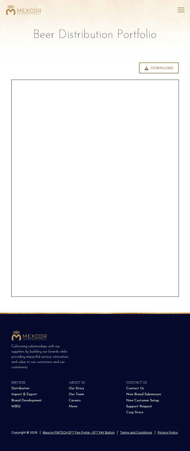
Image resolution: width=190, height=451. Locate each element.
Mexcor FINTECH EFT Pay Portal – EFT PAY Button (79, 432)
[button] (181, 10)
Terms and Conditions (136, 432)
